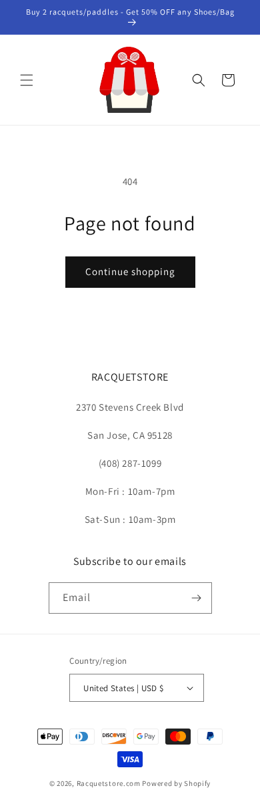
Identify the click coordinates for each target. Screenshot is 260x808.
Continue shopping (130, 271)
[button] (26, 80)
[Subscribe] (196, 598)
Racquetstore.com (109, 783)
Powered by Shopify (176, 783)
